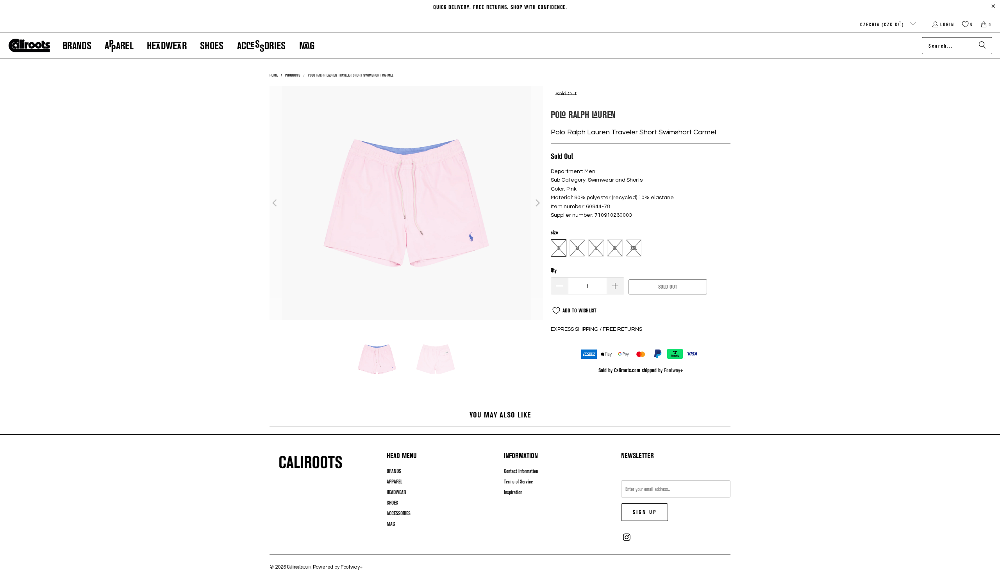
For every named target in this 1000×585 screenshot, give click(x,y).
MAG (391, 524)
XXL (633, 248)
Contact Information (521, 471)
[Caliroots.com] (29, 46)
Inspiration (513, 492)
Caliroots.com (299, 567)
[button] (77, 45)
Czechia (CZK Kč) (883, 24)
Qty (554, 270)
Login (947, 24)
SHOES (392, 502)
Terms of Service (518, 481)
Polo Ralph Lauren (583, 114)
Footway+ (673, 370)
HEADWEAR (396, 492)
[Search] (982, 45)
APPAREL (394, 481)
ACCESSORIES (399, 513)
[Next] (537, 203)
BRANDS (394, 471)
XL (615, 248)
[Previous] (275, 203)
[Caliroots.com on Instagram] (627, 537)
